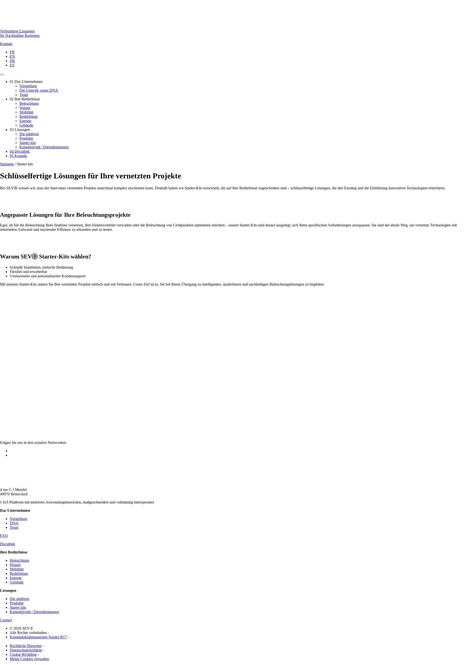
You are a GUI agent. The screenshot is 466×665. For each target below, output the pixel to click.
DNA (14, 523)
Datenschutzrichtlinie (26, 650)
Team (23, 95)
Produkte (26, 138)
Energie (25, 121)
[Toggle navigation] (2, 74)
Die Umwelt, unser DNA (38, 90)
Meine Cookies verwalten (29, 659)
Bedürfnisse (28, 116)
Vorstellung (28, 86)
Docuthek (20, 151)
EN (12, 56)
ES (12, 65)
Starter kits (27, 143)
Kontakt (18, 156)
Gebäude (26, 125)
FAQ (4, 536)
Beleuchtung (29, 103)
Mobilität (26, 112)
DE (12, 61)
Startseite (7, 164)
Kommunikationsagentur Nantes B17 (38, 637)
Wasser (24, 108)
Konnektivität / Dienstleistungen (44, 147)
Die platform (29, 134)
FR (12, 52)
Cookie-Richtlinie (23, 654)
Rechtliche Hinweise (26, 646)
